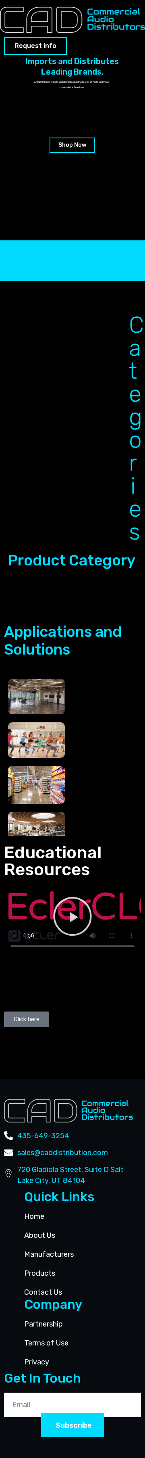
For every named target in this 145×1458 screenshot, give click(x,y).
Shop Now (72, 145)
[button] (72, 916)
